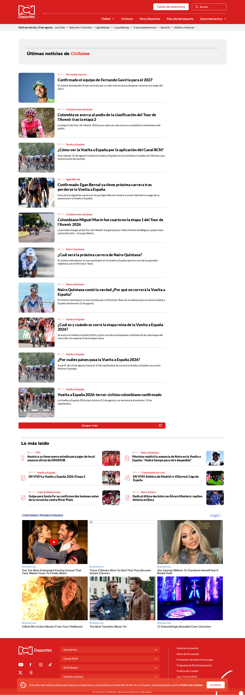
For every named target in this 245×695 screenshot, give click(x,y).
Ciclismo (127, 19)
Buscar (204, 6)
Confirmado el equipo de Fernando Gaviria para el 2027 (105, 79)
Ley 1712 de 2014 (187, 676)
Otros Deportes (150, 19)
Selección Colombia (80, 27)
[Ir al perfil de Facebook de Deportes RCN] (30, 665)
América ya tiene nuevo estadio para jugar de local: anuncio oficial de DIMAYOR (61, 458)
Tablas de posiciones (171, 6)
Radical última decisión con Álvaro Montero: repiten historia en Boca (167, 498)
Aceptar (215, 684)
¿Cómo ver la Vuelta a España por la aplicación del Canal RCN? (110, 149)
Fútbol (106, 19)
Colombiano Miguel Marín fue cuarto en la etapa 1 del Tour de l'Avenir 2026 (110, 222)
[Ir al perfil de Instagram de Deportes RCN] (40, 665)
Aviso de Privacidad (188, 653)
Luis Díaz (60, 27)
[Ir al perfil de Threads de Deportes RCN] (31, 673)
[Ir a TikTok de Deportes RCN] (50, 665)
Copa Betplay (121, 27)
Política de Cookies (191, 684)
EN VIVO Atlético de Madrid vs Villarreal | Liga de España (166, 478)
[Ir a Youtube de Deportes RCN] (20, 665)
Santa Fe (165, 27)
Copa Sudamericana (145, 27)
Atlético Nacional (184, 27)
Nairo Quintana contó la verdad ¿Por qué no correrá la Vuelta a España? (111, 292)
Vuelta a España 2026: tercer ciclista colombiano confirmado (110, 394)
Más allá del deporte (180, 19)
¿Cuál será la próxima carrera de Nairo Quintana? (100, 254)
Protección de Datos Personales (195, 659)
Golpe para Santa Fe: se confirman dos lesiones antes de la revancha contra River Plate (64, 498)
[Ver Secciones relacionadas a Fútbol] (113, 19)
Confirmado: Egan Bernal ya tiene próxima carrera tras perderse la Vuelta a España (105, 187)
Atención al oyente (187, 648)
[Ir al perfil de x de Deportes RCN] (20, 673)
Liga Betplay (103, 27)
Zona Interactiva (211, 19)
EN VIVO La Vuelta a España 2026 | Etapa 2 (57, 476)
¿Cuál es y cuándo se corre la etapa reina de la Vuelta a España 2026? (110, 327)
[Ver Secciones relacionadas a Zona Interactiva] (225, 19)
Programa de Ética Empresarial (194, 665)
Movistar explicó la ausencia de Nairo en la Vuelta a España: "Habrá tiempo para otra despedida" (166, 458)
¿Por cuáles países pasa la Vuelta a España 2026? (99, 359)
